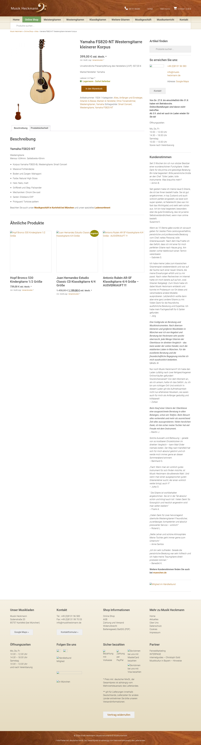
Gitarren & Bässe (88, 101)
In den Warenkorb (94, 88)
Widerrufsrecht (110, 626)
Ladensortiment (102, 207)
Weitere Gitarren (121, 19)
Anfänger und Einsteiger (130, 97)
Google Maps (182, 81)
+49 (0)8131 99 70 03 (71, 619)
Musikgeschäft (143, 19)
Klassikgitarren (98, 19)
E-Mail (150, 9)
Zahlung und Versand (113, 622)
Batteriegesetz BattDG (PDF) (116, 629)
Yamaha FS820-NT (104, 107)
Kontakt (184, 19)
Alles (36, 31)
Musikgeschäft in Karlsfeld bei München (54, 207)
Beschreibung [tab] (20, 128)
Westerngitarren (75, 19)
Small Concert (125, 104)
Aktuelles (154, 619)
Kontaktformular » (69, 632)
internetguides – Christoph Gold (165, 657)
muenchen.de (160, 572)
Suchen (14, 25)
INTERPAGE (155, 654)
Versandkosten (97, 60)
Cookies (153, 629)
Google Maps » (21, 632)
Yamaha (100, 104)
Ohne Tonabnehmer (125, 101)
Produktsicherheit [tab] (39, 128)
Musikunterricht (165, 19)
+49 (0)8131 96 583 (176, 66)
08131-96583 (134, 9)
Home (16, 19)
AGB (105, 619)
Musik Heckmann (16, 31)
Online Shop (31, 19)
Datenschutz (156, 626)
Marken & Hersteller (106, 101)
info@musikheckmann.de (69, 622)
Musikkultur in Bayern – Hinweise (166, 660)
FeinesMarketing (158, 651)
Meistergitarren (52, 19)
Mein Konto (165, 9)
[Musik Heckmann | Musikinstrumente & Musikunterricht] (29, 8)
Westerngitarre (87, 107)
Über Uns (154, 622)
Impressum (155, 632)
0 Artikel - (184, 9)
